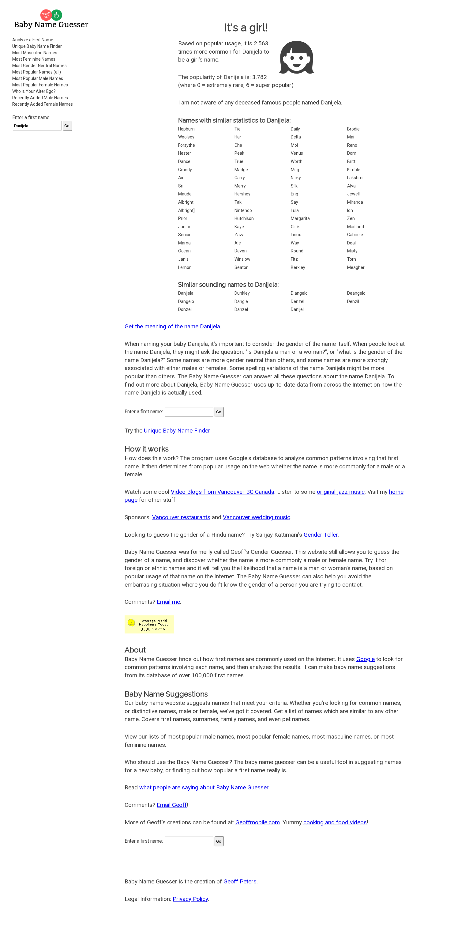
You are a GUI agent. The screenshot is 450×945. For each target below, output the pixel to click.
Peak (239, 153)
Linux (296, 234)
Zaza (239, 234)
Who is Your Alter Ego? (34, 91)
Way (295, 242)
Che (238, 145)
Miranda (355, 202)
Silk (294, 185)
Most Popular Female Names (40, 84)
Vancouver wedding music (256, 517)
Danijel (297, 309)
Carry (239, 177)
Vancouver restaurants (181, 517)
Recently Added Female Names (42, 104)
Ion (350, 210)
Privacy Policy (190, 898)
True (238, 161)
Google (365, 659)
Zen (351, 218)
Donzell (185, 309)
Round (297, 250)
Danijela (185, 293)
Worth (296, 161)
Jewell (353, 193)
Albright (185, 202)
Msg (295, 169)
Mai (350, 136)
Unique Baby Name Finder (37, 46)
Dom (351, 153)
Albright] (186, 210)
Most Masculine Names (34, 52)
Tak (238, 202)
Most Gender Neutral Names (39, 65)
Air (181, 177)
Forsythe (186, 145)
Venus (297, 153)
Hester (184, 153)
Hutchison (244, 218)
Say (294, 202)
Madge (241, 169)
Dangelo (186, 301)
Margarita (300, 218)
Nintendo (243, 210)
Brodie (353, 129)
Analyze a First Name (32, 39)
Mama (184, 242)
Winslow (242, 259)
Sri (180, 185)
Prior (182, 218)
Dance (184, 161)
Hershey (242, 193)
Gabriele (355, 234)
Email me (168, 601)
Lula (295, 210)
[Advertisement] (52, 228)
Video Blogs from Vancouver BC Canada (222, 491)
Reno (352, 145)
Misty (352, 250)
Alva (351, 185)
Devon (240, 250)
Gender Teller (321, 534)
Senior (184, 234)
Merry (240, 185)
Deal (351, 242)
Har (237, 136)
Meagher (356, 267)
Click (295, 226)
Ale (237, 242)
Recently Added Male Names (40, 97)
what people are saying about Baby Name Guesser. (204, 787)
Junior (184, 226)
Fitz (294, 259)
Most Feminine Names (33, 59)
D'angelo (299, 293)
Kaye (239, 226)
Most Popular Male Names (37, 78)
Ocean (184, 250)
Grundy (185, 169)
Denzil (353, 301)
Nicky (296, 177)
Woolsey (186, 136)
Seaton (241, 267)
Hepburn (186, 129)
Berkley (298, 267)
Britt (351, 161)
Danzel (241, 309)
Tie (237, 129)
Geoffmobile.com (257, 822)
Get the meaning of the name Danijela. (173, 326)
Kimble (353, 169)
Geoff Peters (240, 881)
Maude (185, 193)
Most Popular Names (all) (36, 72)
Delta (296, 136)
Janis (183, 259)
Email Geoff (172, 804)
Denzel (297, 301)
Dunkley (242, 293)
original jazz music (341, 491)
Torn (351, 259)
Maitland (355, 226)
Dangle (241, 301)
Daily (295, 129)
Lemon (185, 267)
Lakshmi (355, 177)
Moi (294, 145)
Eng (294, 193)
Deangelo (356, 293)
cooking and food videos (335, 822)
